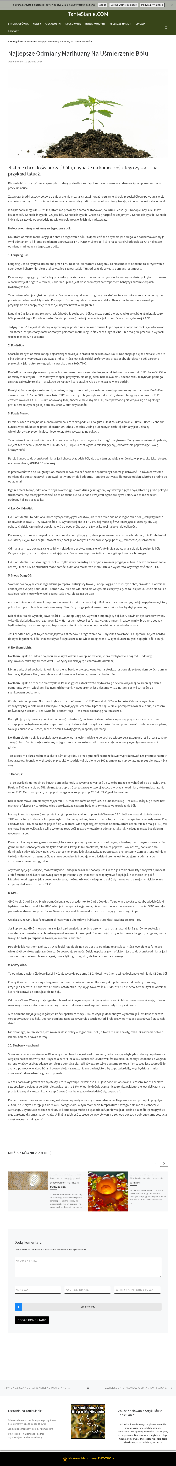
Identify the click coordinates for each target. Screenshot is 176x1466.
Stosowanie (31, 41)
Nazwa (22, 1289)
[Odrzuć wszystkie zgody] (171, 5)
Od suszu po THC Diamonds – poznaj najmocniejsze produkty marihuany (26, 1435)
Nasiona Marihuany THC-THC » (91, 1458)
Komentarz (26, 1260)
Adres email (77, 1289)
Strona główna (15, 41)
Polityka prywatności (152, 4)
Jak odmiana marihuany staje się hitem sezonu (30, 1428)
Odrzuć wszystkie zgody (124, 4)
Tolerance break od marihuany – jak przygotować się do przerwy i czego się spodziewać (32, 1422)
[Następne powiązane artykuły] (164, 1163)
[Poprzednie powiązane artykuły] (156, 1163)
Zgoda (102, 4)
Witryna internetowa (135, 1289)
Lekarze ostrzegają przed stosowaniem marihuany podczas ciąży (65, 1182)
